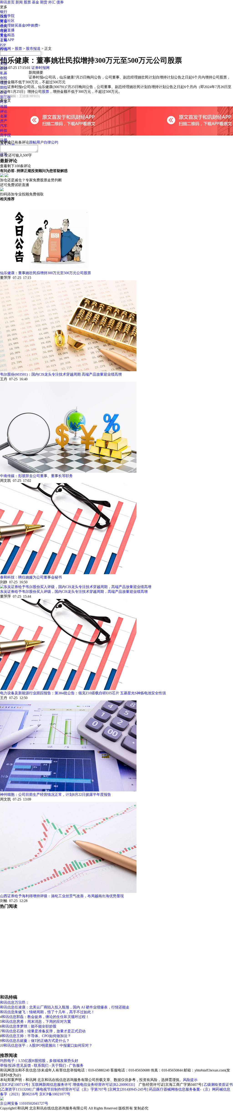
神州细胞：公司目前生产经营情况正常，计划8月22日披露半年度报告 (55, 794)
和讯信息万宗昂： (14, 1002)
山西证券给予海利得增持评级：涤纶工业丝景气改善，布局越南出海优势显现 (62, 896)
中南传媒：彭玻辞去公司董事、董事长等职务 (36, 476)
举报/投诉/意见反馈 (15, 1065)
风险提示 (190, 1080)
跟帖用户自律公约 (43, 142)
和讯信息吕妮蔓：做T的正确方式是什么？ (36, 1041)
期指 (3, 87)
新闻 (19, 2)
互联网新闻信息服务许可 (52, 1084)
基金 (35, 2)
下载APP (7, 40)
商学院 (5, 135)
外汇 (52, 2)
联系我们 (41, 1065)
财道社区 (7, 21)
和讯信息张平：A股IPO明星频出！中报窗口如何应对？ (48, 1045)
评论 (3, 111)
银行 (3, 12)
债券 (60, 2)
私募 (3, 73)
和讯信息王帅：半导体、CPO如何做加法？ (36, 1036)
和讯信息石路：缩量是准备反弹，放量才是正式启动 (44, 1031)
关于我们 (58, 1065)
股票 (27, 2)
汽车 (3, 126)
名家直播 (7, 30)
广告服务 (76, 1065)
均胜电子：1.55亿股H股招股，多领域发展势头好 (39, 1061)
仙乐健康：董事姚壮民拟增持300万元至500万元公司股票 (45, 273)
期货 (43, 2)
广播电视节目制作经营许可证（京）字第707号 (69, 1089)
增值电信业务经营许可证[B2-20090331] (104, 1084)
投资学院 (7, 16)
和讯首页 (7, 2)
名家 (3, 116)
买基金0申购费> (27, 25)
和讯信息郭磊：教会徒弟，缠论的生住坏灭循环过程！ (45, 1017)
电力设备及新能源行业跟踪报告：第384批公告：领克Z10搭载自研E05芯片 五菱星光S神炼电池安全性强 (83, 693)
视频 (3, 107)
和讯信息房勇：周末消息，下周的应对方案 (36, 1021)
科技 (3, 130)
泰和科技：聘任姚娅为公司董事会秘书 (31, 577)
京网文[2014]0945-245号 (128, 1089)
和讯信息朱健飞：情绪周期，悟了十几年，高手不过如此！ (47, 1012)
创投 (3, 78)
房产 (3, 121)
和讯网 (5, 49)
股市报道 (33, 49)
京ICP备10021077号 (54, 1094)
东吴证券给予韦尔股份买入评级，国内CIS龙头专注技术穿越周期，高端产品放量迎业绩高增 (74, 592)
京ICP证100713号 (15, 1084)
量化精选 (7, 35)
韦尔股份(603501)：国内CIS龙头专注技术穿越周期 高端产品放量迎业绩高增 (61, 374)
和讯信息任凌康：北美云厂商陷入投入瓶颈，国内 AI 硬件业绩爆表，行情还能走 (64, 1007)
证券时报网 (40, 68)
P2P (3, 45)
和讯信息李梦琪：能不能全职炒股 (29, 1026)
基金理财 (7, 25)
